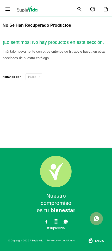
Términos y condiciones (61, 240)
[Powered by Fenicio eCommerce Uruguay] (96, 241)
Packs (32, 76)
